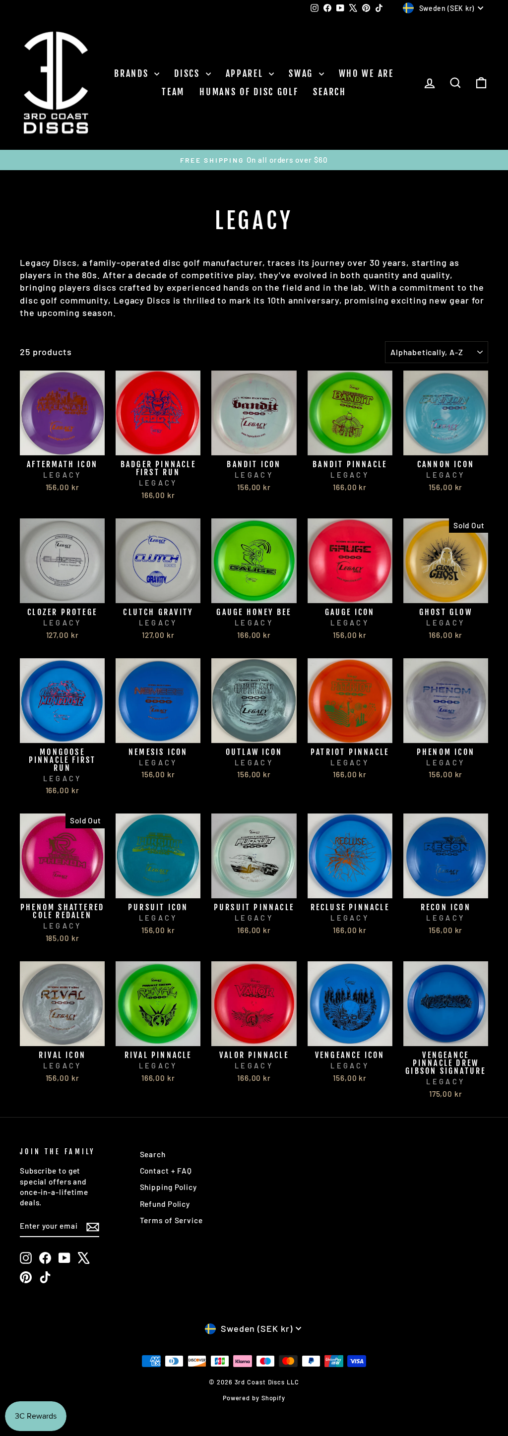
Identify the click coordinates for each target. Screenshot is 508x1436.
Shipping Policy (168, 1187)
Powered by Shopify (254, 1398)
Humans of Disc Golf (248, 91)
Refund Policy (165, 1203)
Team (173, 91)
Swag (303, 73)
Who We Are (366, 73)
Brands (133, 73)
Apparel (246, 73)
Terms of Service (171, 1220)
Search (329, 91)
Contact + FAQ (166, 1170)
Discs (188, 73)
